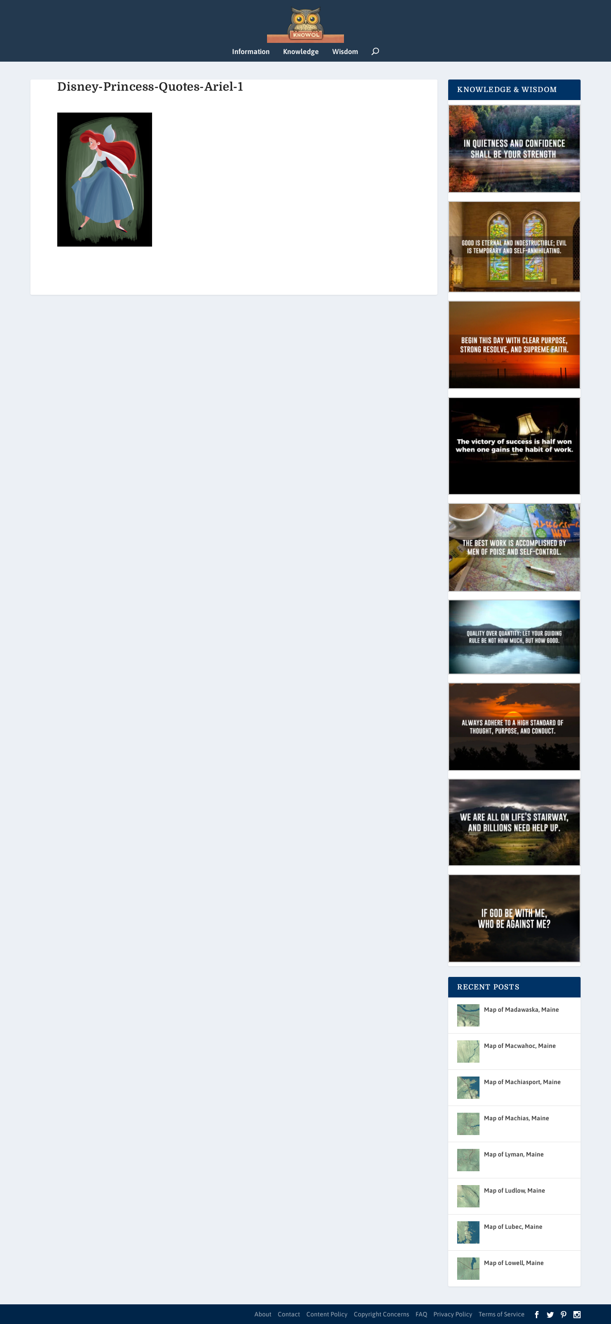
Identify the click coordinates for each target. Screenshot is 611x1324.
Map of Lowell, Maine (514, 1262)
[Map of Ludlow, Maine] (468, 1196)
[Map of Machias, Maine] (468, 1124)
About (263, 1314)
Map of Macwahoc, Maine (520, 1045)
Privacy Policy (452, 1314)
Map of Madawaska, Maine (521, 1009)
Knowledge (301, 51)
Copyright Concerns (381, 1314)
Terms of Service (502, 1314)
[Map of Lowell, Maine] (468, 1268)
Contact (289, 1314)
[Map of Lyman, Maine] (468, 1160)
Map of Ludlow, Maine (514, 1190)
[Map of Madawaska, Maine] (468, 1015)
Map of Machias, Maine (516, 1118)
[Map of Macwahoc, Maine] (468, 1051)
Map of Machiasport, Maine (522, 1081)
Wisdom (345, 51)
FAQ (421, 1314)
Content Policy (327, 1314)
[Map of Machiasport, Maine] (468, 1088)
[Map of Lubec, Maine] (468, 1232)
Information (251, 51)
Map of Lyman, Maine (514, 1154)
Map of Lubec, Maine (513, 1226)
